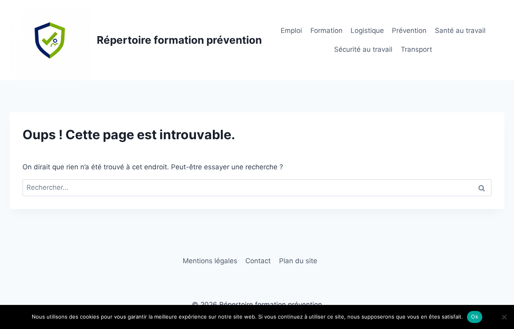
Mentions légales (210, 261)
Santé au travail (460, 30)
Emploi (291, 30)
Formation (326, 30)
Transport (416, 49)
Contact (258, 261)
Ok (474, 316)
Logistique (367, 30)
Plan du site (298, 261)
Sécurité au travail (363, 49)
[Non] (504, 317)
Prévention (409, 30)
